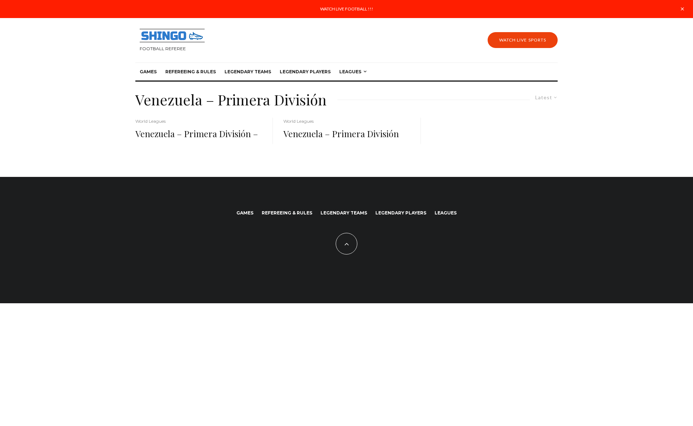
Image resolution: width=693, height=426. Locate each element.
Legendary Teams (248, 71)
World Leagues (150, 121)
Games (148, 71)
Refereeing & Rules (190, 71)
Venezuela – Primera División (341, 134)
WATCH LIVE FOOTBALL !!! (346, 9)
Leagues (350, 71)
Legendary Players (305, 71)
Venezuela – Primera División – (196, 134)
